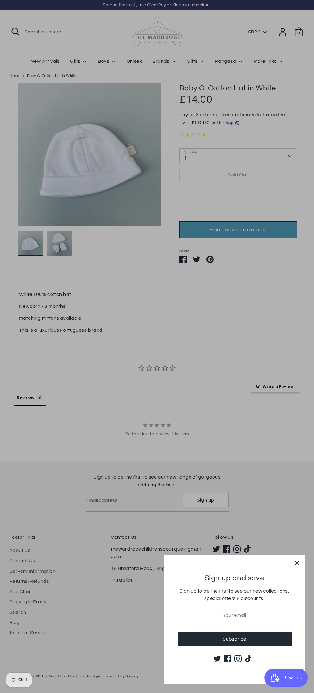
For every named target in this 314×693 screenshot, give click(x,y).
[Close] (297, 563)
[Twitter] (217, 658)
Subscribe (235, 639)
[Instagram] (238, 658)
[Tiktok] (248, 658)
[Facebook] (227, 658)
